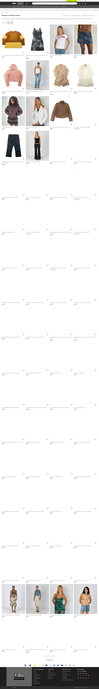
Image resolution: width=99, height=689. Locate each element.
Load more (49, 659)
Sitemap (35, 679)
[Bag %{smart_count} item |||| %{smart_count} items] (85, 3)
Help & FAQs (80, 0)
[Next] (96, 15)
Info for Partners (65, 678)
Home (3, 12)
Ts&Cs (81, 687)
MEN (27, 3)
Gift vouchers (64, 673)
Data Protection (36, 681)
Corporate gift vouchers (66, 674)
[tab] (14, 6)
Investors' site (50, 676)
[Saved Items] (82, 3)
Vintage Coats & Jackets (75, 15)
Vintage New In (66, 15)
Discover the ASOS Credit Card (67, 679)
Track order (35, 673)
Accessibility (85, 687)
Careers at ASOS (51, 673)
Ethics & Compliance (37, 683)
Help (34, 671)
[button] (78, 675)
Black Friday (64, 676)
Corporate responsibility (52, 674)
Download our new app (71, 0)
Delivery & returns (37, 674)
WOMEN (20, 3)
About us (49, 671)
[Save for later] (23, 52)
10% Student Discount (37, 678)
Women (7, 12)
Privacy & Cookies (76, 687)
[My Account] (79, 3)
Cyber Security (50, 678)
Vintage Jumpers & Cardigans (88, 15)
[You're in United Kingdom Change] (85, 1)
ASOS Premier (36, 676)
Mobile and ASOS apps (66, 671)
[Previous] (61, 15)
